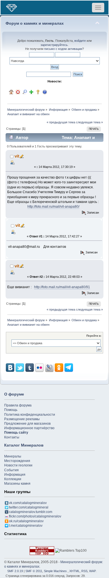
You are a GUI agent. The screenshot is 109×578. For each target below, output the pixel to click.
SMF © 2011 (33, 571)
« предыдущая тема (61, 122)
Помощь (10, 410)
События (11, 470)
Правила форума (18, 405)
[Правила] (44, 92)
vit (17, 156)
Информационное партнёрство (29, 428)
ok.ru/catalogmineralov (26, 521)
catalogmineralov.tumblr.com (30, 512)
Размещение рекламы (22, 419)
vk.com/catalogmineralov (28, 503)
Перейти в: (93, 335)
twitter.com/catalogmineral (28, 507)
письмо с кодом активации (63, 48)
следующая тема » (89, 122)
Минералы (12, 456)
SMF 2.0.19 (15, 571)
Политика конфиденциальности (29, 415)
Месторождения (17, 461)
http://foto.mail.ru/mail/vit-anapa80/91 (62, 287)
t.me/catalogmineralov (25, 526)
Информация (14, 475)
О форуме (14, 394)
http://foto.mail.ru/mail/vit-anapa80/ (53, 207)
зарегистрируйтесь (54, 45)
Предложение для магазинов (27, 424)
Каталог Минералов (24, 445)
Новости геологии (18, 465)
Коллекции (12, 479)
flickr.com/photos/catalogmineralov (35, 516)
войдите (80, 40)
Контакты (11, 437)
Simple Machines (55, 571)
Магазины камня (17, 483)
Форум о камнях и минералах (35, 23)
